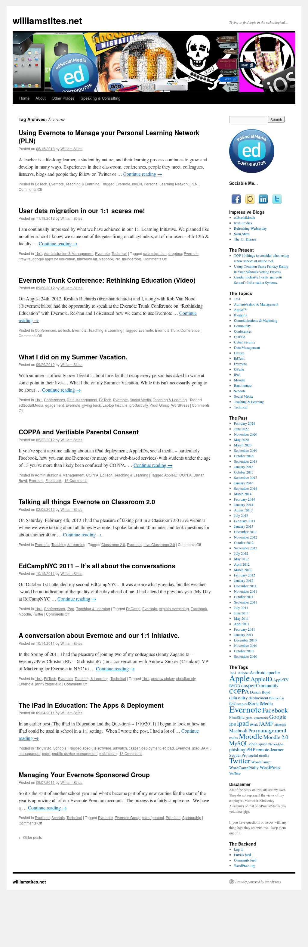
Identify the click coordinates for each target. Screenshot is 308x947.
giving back (91, 405)
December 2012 (245, 531)
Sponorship (191, 817)
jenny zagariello (48, 683)
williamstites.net (47, 20)
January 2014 (243, 504)
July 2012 (241, 553)
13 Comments (130, 753)
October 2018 (244, 455)
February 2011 (244, 629)
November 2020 (245, 434)
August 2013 (243, 510)
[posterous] (249, 199)
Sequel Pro (238, 755)
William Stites (71, 148)
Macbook (280, 724)
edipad (168, 747)
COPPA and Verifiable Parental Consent (79, 431)
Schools (59, 747)
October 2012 (244, 542)
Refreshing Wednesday (250, 228)
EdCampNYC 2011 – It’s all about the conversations (97, 565)
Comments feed (245, 860)
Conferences (45, 330)
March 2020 (242, 444)
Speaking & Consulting (100, 98)
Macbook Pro (109, 258)
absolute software (96, 747)
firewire (25, 258)
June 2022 (241, 428)
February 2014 (244, 499)
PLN (194, 183)
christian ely (186, 678)
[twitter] (276, 199)
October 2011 (244, 596)
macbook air (87, 258)
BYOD (234, 685)
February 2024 (244, 423)
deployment (151, 747)
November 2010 (245, 645)
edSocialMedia (31, 405)
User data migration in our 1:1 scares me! (82, 210)
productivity (138, 405)
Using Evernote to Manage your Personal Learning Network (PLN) (109, 136)
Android (258, 672)
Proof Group (159, 405)
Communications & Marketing (255, 320)
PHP (250, 749)
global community (256, 718)
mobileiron (108, 753)
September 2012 (245, 547)
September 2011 (245, 602)
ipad (195, 747)
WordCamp (260, 762)
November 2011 (245, 591)
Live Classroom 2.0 (159, 544)
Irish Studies (243, 222)
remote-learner (270, 749)
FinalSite (237, 717)
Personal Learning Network (166, 183)
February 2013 (244, 520)
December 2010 (245, 640)
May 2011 (241, 618)
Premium (173, 817)
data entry (238, 697)
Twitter (38, 613)
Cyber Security (244, 342)
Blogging (240, 314)
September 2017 (245, 477)
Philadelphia (276, 744)
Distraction (276, 698)
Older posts (30, 837)
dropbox (175, 253)
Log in (238, 849)
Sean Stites (242, 233)
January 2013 (243, 526)
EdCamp (133, 608)
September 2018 (245, 461)
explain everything (174, 608)
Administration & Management (68, 253)
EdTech (41, 183)
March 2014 (242, 493)
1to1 (38, 253)
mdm (46, 753)
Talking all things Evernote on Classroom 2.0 (87, 501)
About (40, 98)
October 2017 (244, 472)
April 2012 (242, 564)
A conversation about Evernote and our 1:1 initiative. (99, 635)
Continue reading (142, 174)
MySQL (238, 743)
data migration (155, 253)
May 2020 (241, 439)
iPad (70, 608)
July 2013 (241, 515)
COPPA (92, 474)
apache (273, 672)
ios (232, 723)
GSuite (239, 369)
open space (258, 744)
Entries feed (242, 854)
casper (134, 747)
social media (258, 755)
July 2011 (241, 607)
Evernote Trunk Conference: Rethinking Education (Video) (107, 279)
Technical (119, 253)
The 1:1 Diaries (245, 239)
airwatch (120, 747)
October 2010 (244, 650)
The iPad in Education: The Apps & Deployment (91, 704)
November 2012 (245, 537)
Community (242, 325)
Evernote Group (127, 817)
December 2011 (245, 585)
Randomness (243, 385)
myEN (137, 183)
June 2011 (241, 612)
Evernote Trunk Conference (177, 330)
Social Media (140, 399)
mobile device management (74, 753)
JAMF (205, 747)
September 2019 (245, 450)
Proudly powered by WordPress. (258, 881)
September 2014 (245, 488)
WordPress (180, 405)
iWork (254, 724)
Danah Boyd (260, 692)
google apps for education (53, 258)
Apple (239, 678)
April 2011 (242, 623)
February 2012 (244, 575)
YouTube (235, 773)
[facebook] (236, 199)
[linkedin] (263, 199)
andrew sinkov (162, 678)
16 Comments (75, 480)
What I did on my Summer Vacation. (73, 356)
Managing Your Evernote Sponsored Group (84, 774)
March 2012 (242, 569)
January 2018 (243, 466)
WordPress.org (244, 865)
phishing (237, 749)
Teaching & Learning (83, 183)
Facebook (53, 480)
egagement (54, 405)
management (29, 753)
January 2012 (243, 580)
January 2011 (243, 634)
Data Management (82, 399)
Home (24, 98)
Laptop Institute (115, 405)
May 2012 (241, 558)
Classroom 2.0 (113, 544)
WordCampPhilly (244, 767)
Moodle (25, 613)
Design (239, 352)
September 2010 (245, 656)
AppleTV (241, 309)
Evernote (56, 183)
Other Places (63, 98)
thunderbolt (131, 258)
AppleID (170, 474)
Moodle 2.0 (275, 737)
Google (278, 716)
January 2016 (243, 482)
